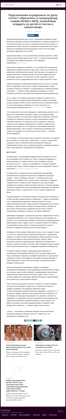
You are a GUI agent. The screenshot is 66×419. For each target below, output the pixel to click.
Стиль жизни (53, 415)
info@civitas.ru (61, 411)
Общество (38, 31)
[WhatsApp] (39, 321)
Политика (13, 415)
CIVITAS (9, 5)
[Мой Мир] (41, 321)
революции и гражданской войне (27, 168)
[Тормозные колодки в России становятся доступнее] (47, 333)
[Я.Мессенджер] (30, 321)
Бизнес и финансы (24, 415)
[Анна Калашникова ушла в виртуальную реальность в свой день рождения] (18, 333)
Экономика (39, 342)
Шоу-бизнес (10, 342)
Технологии (36, 415)
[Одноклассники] (27, 321)
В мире (44, 415)
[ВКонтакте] (25, 321)
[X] (34, 321)
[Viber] (36, 321)
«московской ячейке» (38, 107)
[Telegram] (32, 321)
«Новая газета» (22, 63)
